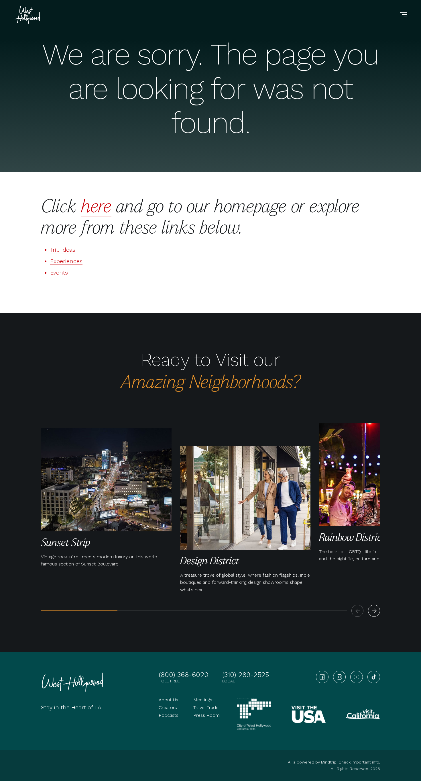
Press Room (206, 715)
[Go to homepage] (28, 15)
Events (59, 272)
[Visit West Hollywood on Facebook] (322, 677)
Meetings (202, 699)
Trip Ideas (62, 249)
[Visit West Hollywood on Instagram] (339, 677)
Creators (168, 707)
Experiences (66, 261)
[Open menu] (403, 14)
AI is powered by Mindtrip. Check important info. (334, 762)
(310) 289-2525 (245, 675)
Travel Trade (206, 707)
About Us (168, 699)
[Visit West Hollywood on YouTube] (356, 677)
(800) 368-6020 (183, 675)
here (96, 205)
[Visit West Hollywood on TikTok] (373, 677)
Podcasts (168, 715)
